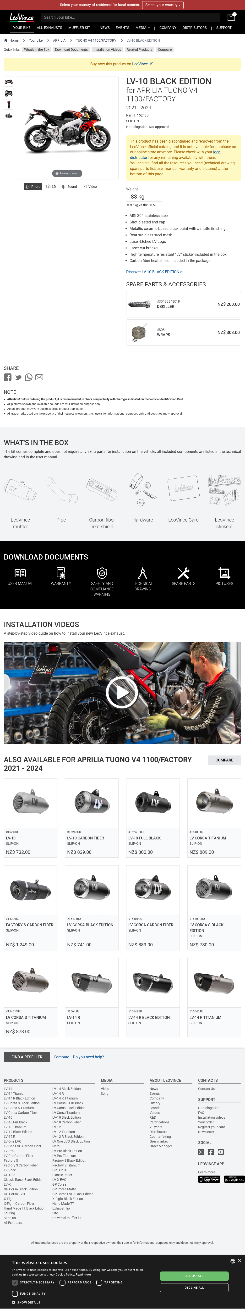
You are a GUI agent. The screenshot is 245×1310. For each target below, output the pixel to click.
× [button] (239, 1261)
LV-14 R (58, 1093)
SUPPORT (224, 28)
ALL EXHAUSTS (49, 28)
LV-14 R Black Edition (19, 1098)
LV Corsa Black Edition (69, 1108)
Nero (56, 1146)
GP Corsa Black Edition (21, 1189)
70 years (156, 1127)
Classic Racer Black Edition (24, 1180)
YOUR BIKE (22, 28)
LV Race (10, 1170)
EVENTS (122, 28)
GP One (9, 1175)
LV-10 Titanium (15, 1127)
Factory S (11, 1160)
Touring (9, 1213)
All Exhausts (13, 1223)
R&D (153, 1117)
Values (155, 1113)
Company (157, 1098)
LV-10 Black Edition (66, 1117)
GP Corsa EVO (14, 1194)
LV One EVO (13, 1141)
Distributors (158, 1132)
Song (105, 1093)
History (155, 1103)
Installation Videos (107, 49)
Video (105, 1089)
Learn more (206, 1172)
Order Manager (161, 1146)
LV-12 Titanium (63, 1132)
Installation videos (211, 1117)
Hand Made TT (63, 1203)
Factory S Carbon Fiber (21, 1165)
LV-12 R (9, 1136)
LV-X (7, 1184)
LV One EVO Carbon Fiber (22, 1146)
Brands (155, 1108)
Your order (206, 1122)
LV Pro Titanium (64, 1156)
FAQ (201, 1113)
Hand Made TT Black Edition (24, 1208)
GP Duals (59, 1170)
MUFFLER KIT (79, 28)
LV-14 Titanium (15, 1093)
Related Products (139, 49)
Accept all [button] (194, 1276)
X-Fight (9, 1199)
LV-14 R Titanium (65, 1098)
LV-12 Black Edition (18, 1132)
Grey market (159, 1141)
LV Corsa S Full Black (67, 1103)
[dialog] (122, 1282)
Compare (165, 49)
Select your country (162, 5)
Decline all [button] (194, 1288)
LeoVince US (142, 64)
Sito (55, 1213)
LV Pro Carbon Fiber (18, 1156)
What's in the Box (36, 49)
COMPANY (167, 28)
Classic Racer (62, 1175)
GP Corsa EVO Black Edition (72, 1194)
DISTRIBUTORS (195, 28)
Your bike (36, 40)
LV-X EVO (59, 1180)
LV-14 (8, 1089)
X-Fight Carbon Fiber (19, 1203)
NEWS (105, 28)
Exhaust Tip (61, 1208)
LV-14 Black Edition (66, 1089)
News (154, 1089)
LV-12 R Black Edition (68, 1136)
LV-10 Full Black (15, 1122)
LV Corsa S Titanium (19, 1108)
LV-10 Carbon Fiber (66, 1122)
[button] (83, 1302)
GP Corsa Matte (64, 1189)
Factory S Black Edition (69, 1160)
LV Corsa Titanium (66, 1113)
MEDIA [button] (141, 28)
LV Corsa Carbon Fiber (20, 1113)
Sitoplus (10, 1218)
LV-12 (56, 1127)
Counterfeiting (160, 1136)
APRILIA (59, 40)
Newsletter (206, 1132)
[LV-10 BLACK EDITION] (9, 82)
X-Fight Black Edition (67, 1199)
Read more (83, 1274)
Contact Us (206, 1089)
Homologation (208, 1108)
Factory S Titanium (66, 1165)
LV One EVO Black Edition (71, 1141)
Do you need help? (88, 1057)
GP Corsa (59, 1184)
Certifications (159, 1122)
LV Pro (9, 1151)
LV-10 (8, 1117)
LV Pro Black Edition (67, 1151)
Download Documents (71, 49)
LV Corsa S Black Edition (22, 1103)
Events (155, 1093)
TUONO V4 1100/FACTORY (96, 40)
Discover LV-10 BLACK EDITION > (154, 272)
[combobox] (232, 1261)
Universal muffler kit (67, 1218)
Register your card (211, 1127)
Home (14, 40)
